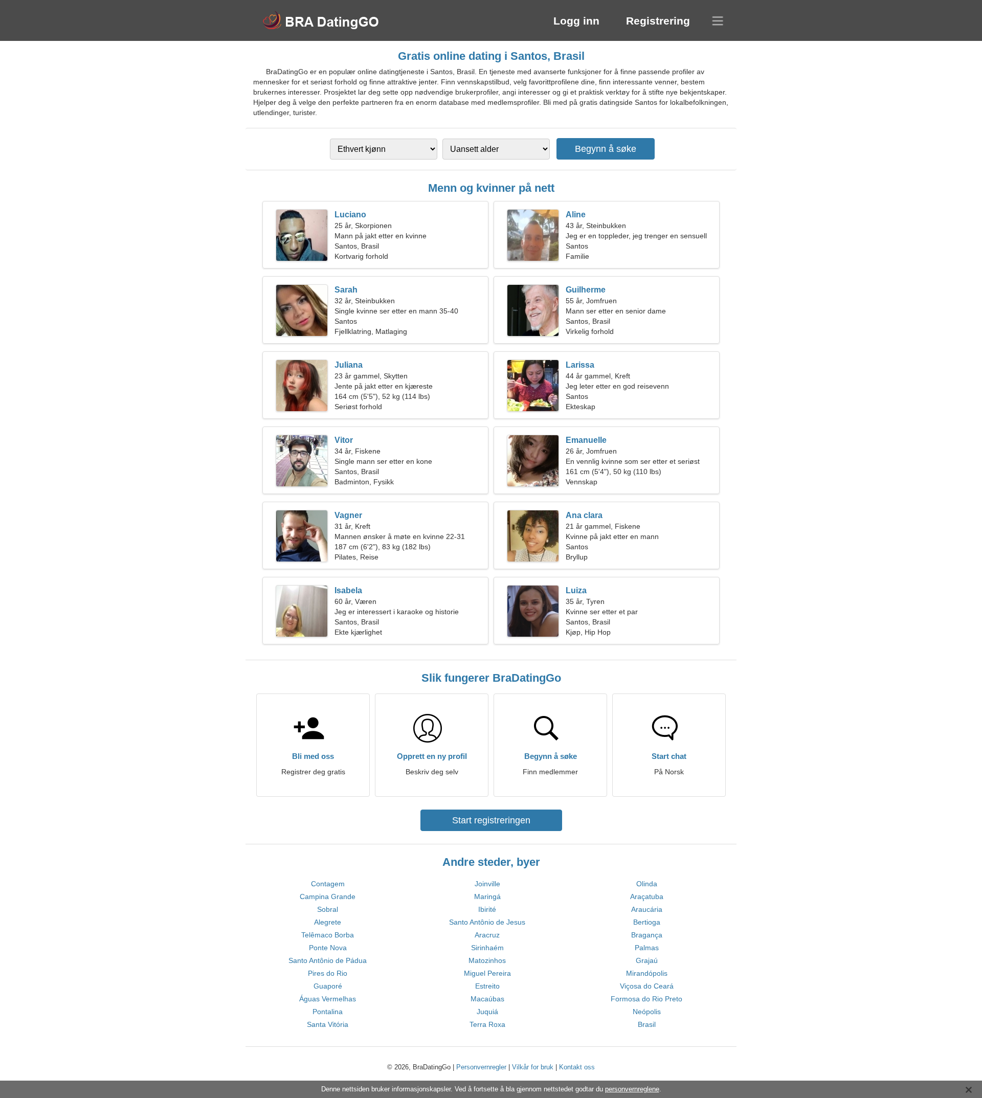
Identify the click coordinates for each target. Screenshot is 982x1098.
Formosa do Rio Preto (646, 999)
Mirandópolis (646, 973)
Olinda (646, 884)
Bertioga (646, 922)
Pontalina (328, 1011)
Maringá (487, 896)
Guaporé (328, 986)
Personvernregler (481, 1067)
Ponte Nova (328, 948)
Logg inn (576, 21)
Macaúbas (487, 999)
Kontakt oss (577, 1067)
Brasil (647, 1024)
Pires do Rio (327, 973)
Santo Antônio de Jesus (487, 922)
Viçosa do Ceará (647, 986)
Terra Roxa (487, 1024)
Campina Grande (327, 896)
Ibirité (487, 909)
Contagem (328, 884)
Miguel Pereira (487, 973)
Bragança (646, 935)
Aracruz (487, 935)
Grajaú (647, 960)
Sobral (327, 909)
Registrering (658, 21)
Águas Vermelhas (327, 999)
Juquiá (487, 1011)
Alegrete (327, 922)
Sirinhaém (487, 948)
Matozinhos (487, 960)
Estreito (487, 986)
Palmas (647, 948)
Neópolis (647, 1011)
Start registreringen (491, 820)
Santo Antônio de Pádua (327, 960)
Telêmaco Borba (327, 935)
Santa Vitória (327, 1024)
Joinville (487, 884)
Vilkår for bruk (532, 1067)
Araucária (646, 909)
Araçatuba (646, 896)
